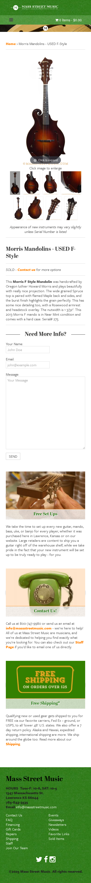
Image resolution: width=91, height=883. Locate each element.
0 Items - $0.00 (70, 20)
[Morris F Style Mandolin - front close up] (31, 183)
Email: (10, 359)
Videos (54, 829)
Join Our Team (17, 847)
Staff (9, 843)
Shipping (13, 743)
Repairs (11, 833)
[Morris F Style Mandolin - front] (15, 183)
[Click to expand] (45, 109)
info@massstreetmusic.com (29, 628)
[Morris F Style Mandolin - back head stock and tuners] (70, 208)
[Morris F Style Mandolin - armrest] (71, 183)
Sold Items (56, 838)
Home (11, 43)
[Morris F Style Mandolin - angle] (50, 183)
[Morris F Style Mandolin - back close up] (34, 208)
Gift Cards (13, 829)
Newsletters (57, 824)
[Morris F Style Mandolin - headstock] (54, 208)
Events (53, 815)
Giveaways (56, 819)
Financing (13, 824)
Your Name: (14, 343)
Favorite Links (59, 833)
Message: (12, 374)
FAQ (9, 819)
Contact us (26, 269)
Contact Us (14, 815)
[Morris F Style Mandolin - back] (19, 208)
